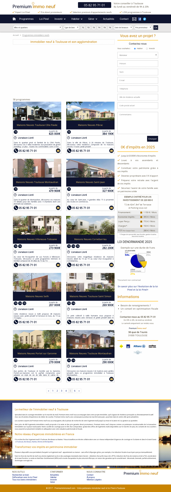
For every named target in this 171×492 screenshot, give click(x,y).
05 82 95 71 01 (28, 151)
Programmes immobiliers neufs (35, 35)
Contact (124, 18)
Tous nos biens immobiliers (24, 479)
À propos (91, 477)
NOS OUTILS (18, 471)
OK (155, 27)
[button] (83, 27)
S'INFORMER (56, 471)
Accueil (16, 35)
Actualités (108, 18)
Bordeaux (27, 442)
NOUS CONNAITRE (96, 471)
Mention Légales (94, 479)
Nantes (34, 442)
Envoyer (152, 138)
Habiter (75, 18)
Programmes (26, 18)
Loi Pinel (44, 18)
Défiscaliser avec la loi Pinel (24, 477)
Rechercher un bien (20, 475)
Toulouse (20, 442)
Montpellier (49, 442)
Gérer (91, 18)
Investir (58, 18)
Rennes (40, 442)
